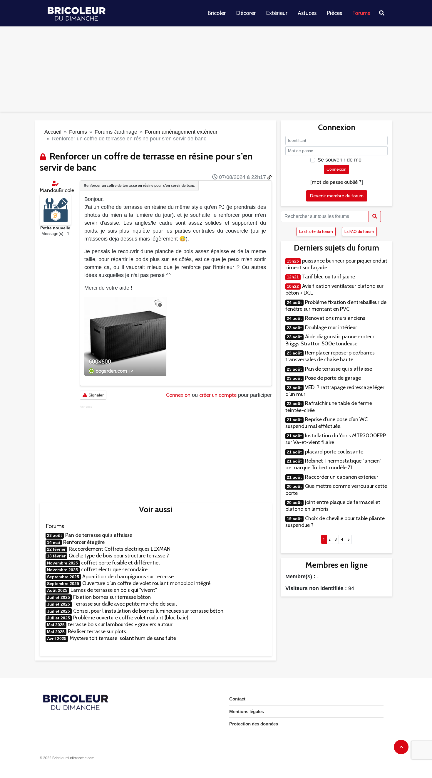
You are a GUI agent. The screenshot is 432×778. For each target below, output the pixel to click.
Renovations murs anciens (335, 318)
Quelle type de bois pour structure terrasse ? (119, 555)
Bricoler (216, 13)
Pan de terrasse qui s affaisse (98, 535)
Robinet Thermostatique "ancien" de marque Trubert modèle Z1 (333, 464)
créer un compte (218, 395)
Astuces (307, 13)
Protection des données (253, 723)
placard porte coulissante (334, 451)
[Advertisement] (216, 70)
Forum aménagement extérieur (181, 132)
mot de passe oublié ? (336, 182)
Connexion (178, 395)
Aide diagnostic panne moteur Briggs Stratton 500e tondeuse (329, 340)
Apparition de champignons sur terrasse (128, 576)
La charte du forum (316, 231)
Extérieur (276, 13)
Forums (361, 13)
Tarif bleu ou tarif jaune (328, 276)
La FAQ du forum (359, 231)
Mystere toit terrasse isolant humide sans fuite (123, 638)
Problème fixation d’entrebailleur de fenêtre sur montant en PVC (335, 305)
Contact (237, 698)
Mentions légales (246, 711)
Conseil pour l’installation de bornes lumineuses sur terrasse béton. (149, 611)
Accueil (52, 132)
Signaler (95, 395)
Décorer (246, 13)
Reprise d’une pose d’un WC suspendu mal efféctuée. (326, 422)
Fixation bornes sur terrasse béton (112, 597)
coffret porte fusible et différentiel (120, 562)
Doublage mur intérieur (331, 327)
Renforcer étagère (84, 542)
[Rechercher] (375, 216)
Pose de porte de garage (333, 378)
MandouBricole (57, 190)
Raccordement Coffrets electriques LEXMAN (119, 549)
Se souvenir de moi (340, 160)
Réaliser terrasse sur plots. (97, 631)
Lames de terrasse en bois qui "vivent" (114, 590)
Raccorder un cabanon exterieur (341, 477)
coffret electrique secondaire (114, 569)
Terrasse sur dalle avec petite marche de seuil (125, 604)
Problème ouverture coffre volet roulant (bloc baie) (130, 617)
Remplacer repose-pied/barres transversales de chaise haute (330, 356)
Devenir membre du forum (337, 196)
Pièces (334, 13)
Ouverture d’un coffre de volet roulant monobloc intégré (146, 583)
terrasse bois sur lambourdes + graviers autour (120, 624)
